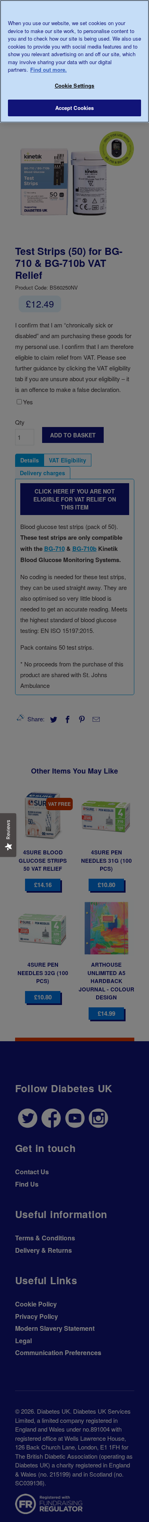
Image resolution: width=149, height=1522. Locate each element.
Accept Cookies (74, 108)
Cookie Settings (75, 85)
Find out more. (48, 69)
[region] (74, 61)
